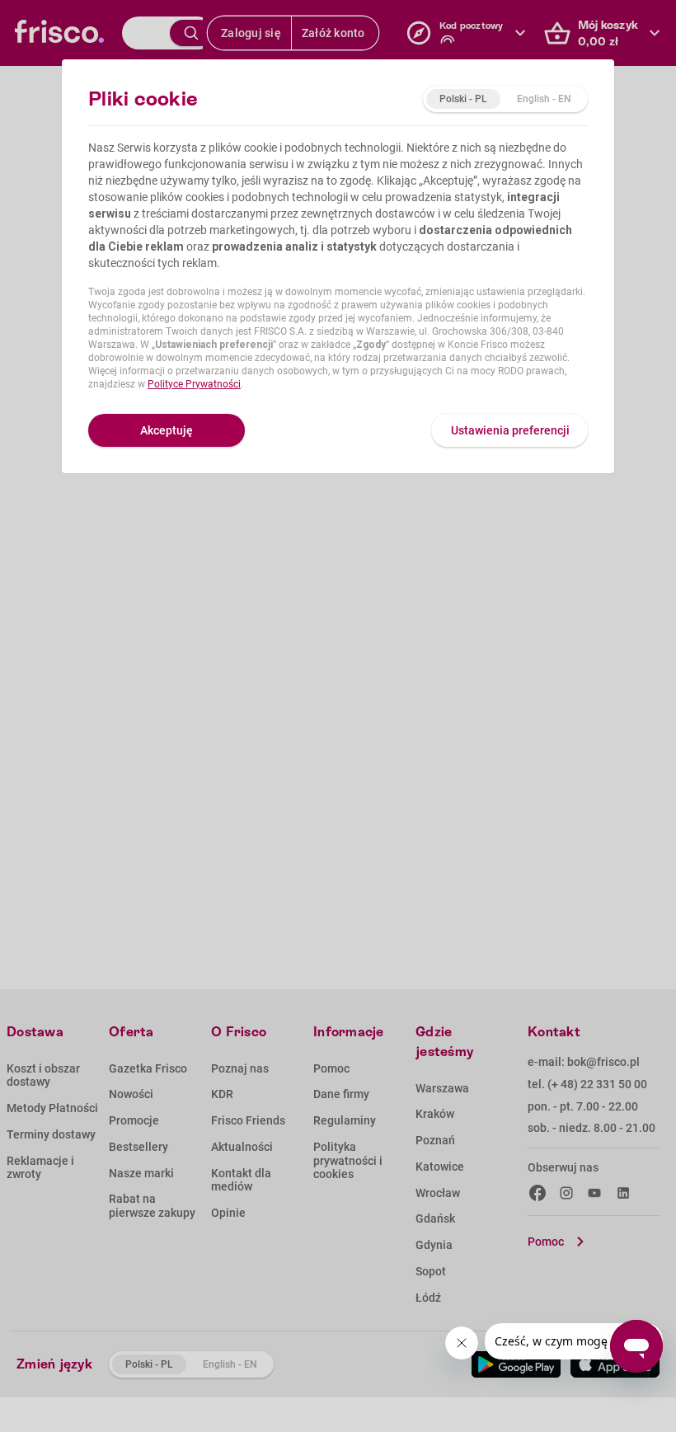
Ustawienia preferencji (510, 430)
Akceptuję (166, 430)
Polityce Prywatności (194, 384)
